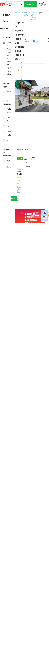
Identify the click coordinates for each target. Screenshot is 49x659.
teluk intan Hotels (26, 14)
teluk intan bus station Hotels (33, 15)
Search (30, 4)
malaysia (18, 12)
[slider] (5, 26)
